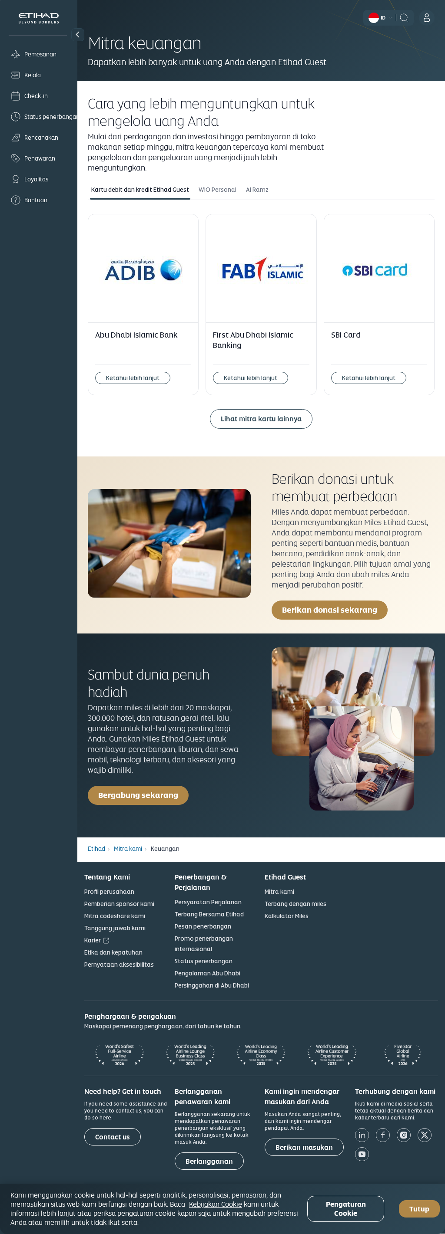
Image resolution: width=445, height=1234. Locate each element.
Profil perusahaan (109, 892)
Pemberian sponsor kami (119, 904)
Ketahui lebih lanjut (132, 378)
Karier (92, 940)
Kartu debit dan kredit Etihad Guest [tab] (140, 190)
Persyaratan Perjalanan (208, 902)
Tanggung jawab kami (115, 928)
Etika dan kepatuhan (113, 952)
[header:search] (404, 17)
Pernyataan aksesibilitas (119, 964)
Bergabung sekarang (138, 795)
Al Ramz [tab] (257, 190)
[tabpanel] (261, 326)
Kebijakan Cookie (215, 1204)
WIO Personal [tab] (217, 190)
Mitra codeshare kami (114, 916)
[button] (77, 34)
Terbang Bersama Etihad (209, 914)
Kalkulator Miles (287, 916)
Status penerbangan (203, 961)
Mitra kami (279, 892)
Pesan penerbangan (203, 926)
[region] (222, 1209)
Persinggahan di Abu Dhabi (212, 985)
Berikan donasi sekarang (329, 610)
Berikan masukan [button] (304, 1147)
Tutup (419, 1209)
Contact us (112, 1137)
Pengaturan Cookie (346, 1209)
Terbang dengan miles (295, 904)
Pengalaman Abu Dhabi (207, 973)
